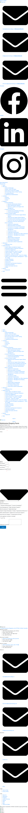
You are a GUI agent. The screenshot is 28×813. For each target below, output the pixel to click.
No (4, 518)
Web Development (4, 509)
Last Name (2, 467)
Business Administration (6, 505)
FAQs (4, 271)
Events (6, 267)
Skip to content (3, 0)
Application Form (8, 244)
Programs (5, 201)
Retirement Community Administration (16, 221)
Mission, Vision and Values (10, 189)
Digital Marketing (12, 509)
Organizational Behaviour (21, 510)
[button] (14, 301)
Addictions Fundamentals (13, 224)
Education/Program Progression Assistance (14, 248)
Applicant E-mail (3, 469)
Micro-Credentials (9, 222)
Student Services (6, 245)
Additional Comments (4, 524)
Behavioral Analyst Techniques (14, 225)
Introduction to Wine (12, 230)
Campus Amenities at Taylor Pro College (13, 251)
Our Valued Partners (9, 193)
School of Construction (10, 209)
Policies (4, 268)
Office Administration (4, 512)
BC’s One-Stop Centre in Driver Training (13, 191)
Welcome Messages (9, 187)
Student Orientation (9, 259)
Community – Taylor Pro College (12, 253)
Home (4, 185)
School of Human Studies (10, 213)
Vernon (6, 199)
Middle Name (2, 465)
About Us (4, 186)
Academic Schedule (9, 260)
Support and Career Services (11, 265)
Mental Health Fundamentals (14, 237)
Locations (5, 196)
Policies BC (7, 269)
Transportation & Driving (16, 514)
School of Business (9, 202)
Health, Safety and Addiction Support (13, 247)
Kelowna (7, 197)
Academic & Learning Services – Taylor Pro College (16, 255)
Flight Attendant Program (14, 507)
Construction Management (13, 212)
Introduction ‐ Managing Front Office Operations (18, 233)
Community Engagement (10, 249)
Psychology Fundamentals (13, 240)
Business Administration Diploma (14, 204)
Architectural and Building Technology (16, 210)
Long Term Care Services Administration (16, 220)
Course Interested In (4, 503)
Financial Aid (7, 261)
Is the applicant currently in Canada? (7, 516)
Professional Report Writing (13, 239)
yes (2, 518)
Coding (13, 510)
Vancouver (7, 198)
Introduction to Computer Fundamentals (16, 226)
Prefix (1, 431)
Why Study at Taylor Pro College (12, 190)
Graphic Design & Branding (5, 510)
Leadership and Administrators (11, 194)
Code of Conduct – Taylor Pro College (13, 252)
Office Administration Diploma (14, 205)
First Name (2, 463)
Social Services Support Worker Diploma (16, 217)
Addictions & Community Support (17, 512)
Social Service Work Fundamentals (15, 241)
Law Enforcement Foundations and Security (17, 218)
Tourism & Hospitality (16, 505)
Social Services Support (5, 514)
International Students (10, 264)
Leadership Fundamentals (13, 232)
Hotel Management (4, 507)
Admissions (5, 243)
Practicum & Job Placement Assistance (13, 263)
